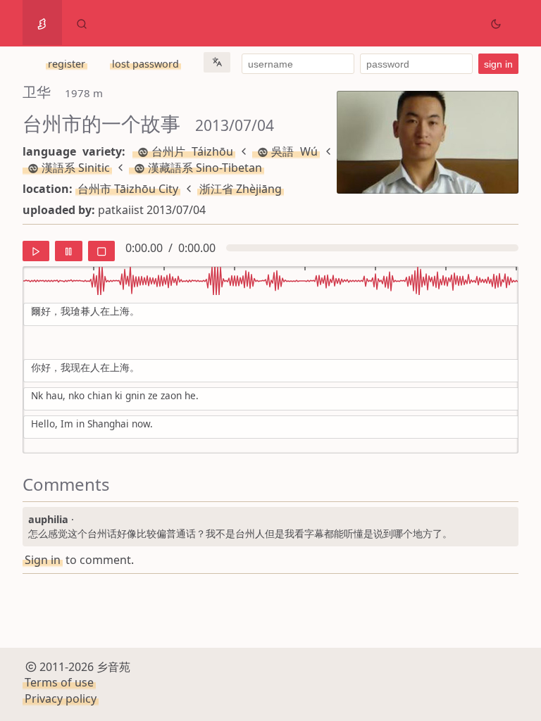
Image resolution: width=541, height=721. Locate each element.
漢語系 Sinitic (76, 167)
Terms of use (59, 682)
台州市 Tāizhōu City (127, 188)
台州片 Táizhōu (192, 151)
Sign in (43, 560)
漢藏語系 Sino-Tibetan (205, 167)
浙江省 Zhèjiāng (240, 188)
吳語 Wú (294, 151)
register (66, 63)
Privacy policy (61, 698)
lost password (145, 63)
